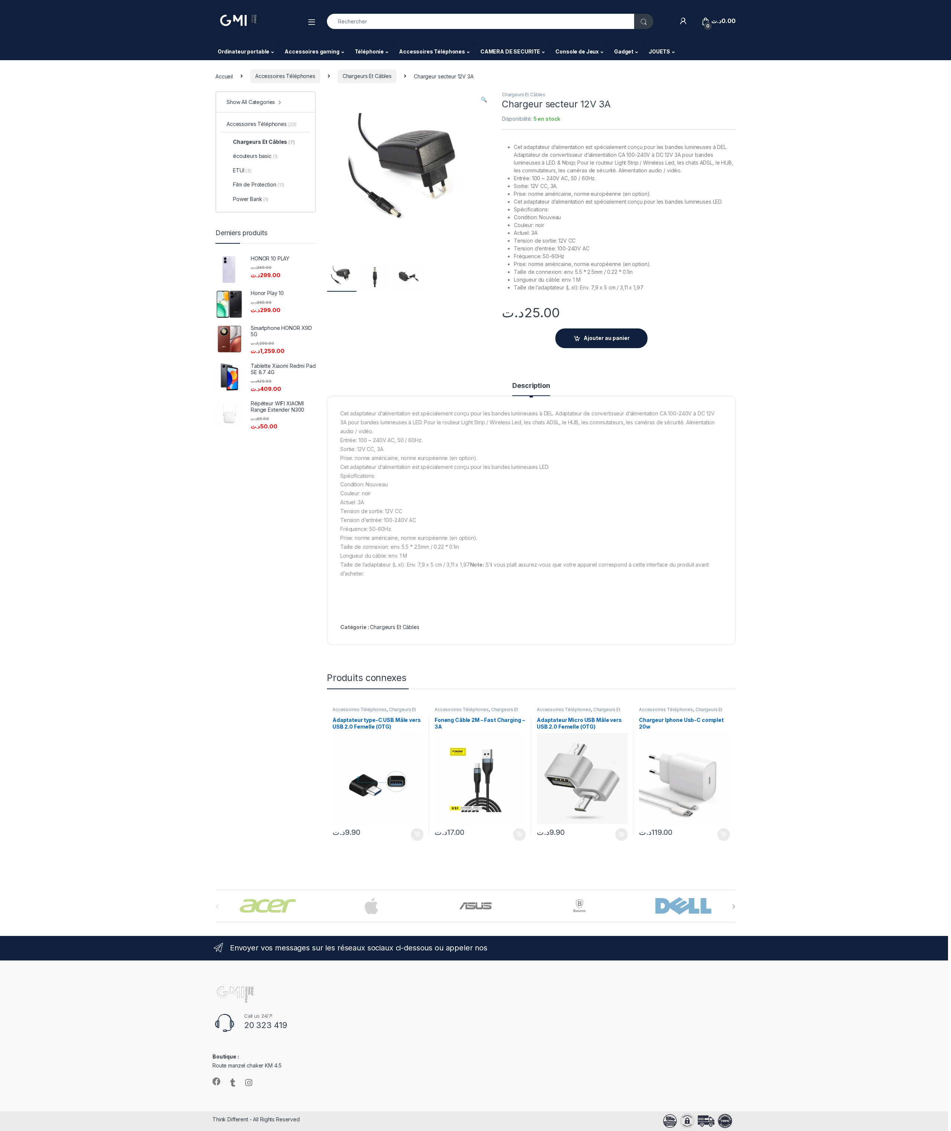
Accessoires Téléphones (432, 51)
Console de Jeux (577, 51)
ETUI (242, 170)
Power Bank (250, 199)
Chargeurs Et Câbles (367, 76)
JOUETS (659, 51)
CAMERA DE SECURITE (510, 51)
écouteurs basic (255, 156)
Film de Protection (258, 184)
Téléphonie (369, 51)
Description (531, 385)
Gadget (623, 51)
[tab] (531, 389)
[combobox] (480, 21)
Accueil (224, 76)
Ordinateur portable (243, 51)
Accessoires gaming (312, 51)
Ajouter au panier (607, 338)
